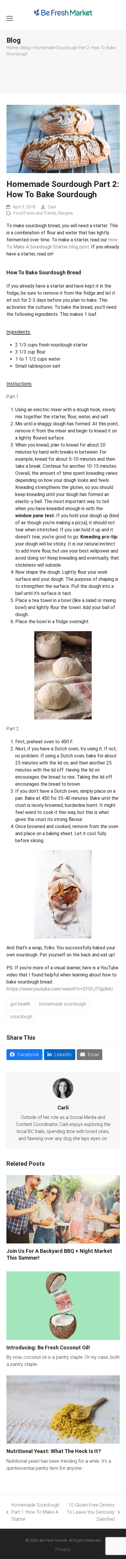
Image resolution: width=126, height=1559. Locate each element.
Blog (25, 47)
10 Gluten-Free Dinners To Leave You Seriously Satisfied (90, 1512)
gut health (20, 1004)
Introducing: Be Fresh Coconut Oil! (48, 1347)
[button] (9, 18)
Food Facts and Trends (35, 213)
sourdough (21, 1016)
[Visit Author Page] (63, 1088)
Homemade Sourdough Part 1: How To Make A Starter (32, 1512)
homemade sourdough (62, 1004)
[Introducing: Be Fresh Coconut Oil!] (63, 1305)
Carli (52, 207)
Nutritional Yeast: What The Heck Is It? (53, 1451)
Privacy (63, 1549)
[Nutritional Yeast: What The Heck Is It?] (63, 1409)
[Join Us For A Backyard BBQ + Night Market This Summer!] (63, 1209)
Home (12, 47)
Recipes (65, 213)
